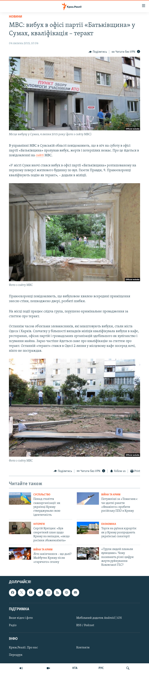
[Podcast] (66, 592)
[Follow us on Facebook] (12, 592)
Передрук (16, 655)
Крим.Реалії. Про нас (23, 647)
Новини (15, 17)
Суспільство (41, 494)
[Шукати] (128, 668)
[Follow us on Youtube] (30, 592)
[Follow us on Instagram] (48, 592)
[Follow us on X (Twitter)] (21, 592)
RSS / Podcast (85, 625)
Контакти (83, 647)
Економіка (108, 524)
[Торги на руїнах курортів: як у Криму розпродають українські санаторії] (88, 528)
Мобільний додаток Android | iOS (99, 618)
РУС (101, 668)
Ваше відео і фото (21, 618)
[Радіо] (21, 668)
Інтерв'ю (39, 524)
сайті (40, 155)
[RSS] (57, 592)
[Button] (98, 51)
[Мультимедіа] (48, 668)
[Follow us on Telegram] (39, 592)
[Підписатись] (75, 592)
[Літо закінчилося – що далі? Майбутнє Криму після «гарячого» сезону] (20, 553)
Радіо (12, 625)
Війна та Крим (110, 494)
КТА (74, 668)
